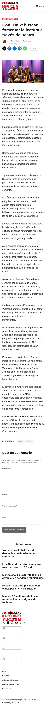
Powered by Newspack (10, 703)
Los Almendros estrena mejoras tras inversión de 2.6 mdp (21, 566)
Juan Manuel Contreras (21, 41)
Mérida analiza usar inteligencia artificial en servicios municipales (23, 576)
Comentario (7, 468)
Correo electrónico (9, 506)
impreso (21, 441)
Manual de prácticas (10, 684)
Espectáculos (10, 19)
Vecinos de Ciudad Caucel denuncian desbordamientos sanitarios (19, 553)
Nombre (5, 494)
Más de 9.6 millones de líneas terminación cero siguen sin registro (20, 599)
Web (4, 517)
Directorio (6, 671)
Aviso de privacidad (10, 680)
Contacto (6, 676)
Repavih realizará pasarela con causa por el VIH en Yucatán (21, 587)
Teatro (29, 441)
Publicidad (6, 689)
